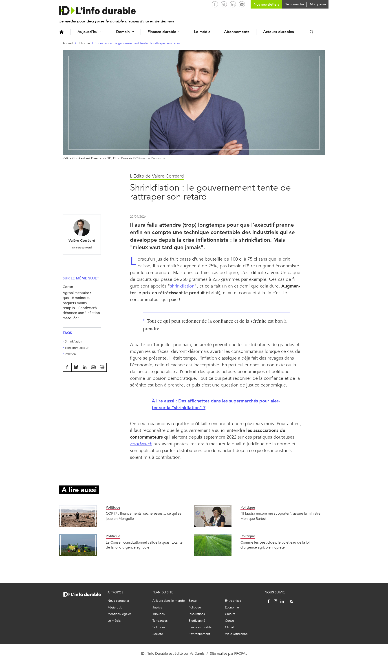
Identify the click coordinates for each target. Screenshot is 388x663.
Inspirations (197, 614)
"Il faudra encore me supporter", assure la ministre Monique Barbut (280, 516)
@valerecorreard (82, 247)
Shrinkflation (73, 341)
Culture (230, 614)
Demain (123, 31)
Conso (229, 621)
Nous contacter (118, 601)
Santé (193, 601)
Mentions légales (119, 614)
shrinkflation (182, 286)
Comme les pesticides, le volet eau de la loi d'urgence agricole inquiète (275, 545)
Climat (229, 627)
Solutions (158, 627)
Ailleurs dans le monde (168, 601)
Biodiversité (197, 621)
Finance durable (162, 31)
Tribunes (158, 614)
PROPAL (240, 653)
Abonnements (236, 31)
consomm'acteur (76, 348)
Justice (157, 607)
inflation (70, 354)
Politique (84, 43)
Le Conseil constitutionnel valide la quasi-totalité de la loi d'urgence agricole (144, 545)
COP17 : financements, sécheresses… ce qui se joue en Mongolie (143, 516)
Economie (232, 607)
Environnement (199, 634)
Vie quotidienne (236, 634)
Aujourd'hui (87, 31)
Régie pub (115, 607)
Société (157, 634)
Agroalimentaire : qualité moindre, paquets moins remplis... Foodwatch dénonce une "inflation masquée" (81, 305)
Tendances (160, 621)
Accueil (61, 32)
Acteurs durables (278, 31)
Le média (202, 31)
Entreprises (233, 601)
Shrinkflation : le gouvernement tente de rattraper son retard (138, 43)
